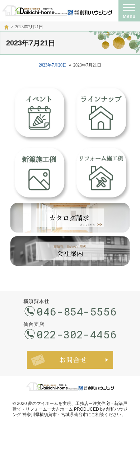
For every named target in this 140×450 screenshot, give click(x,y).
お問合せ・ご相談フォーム (70, 360)
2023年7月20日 (53, 65)
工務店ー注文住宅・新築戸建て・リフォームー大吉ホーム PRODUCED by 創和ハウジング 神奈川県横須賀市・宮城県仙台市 (70, 409)
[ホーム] (6, 27)
